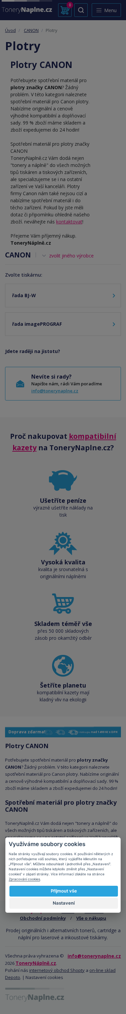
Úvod (10, 30)
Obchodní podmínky (43, 918)
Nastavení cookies (44, 977)
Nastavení (64, 903)
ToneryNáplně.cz (35, 963)
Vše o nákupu (91, 918)
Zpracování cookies (24, 879)
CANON (31, 30)
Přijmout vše (64, 891)
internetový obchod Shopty (57, 970)
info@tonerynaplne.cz (54, 391)
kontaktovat (69, 221)
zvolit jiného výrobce (71, 255)
